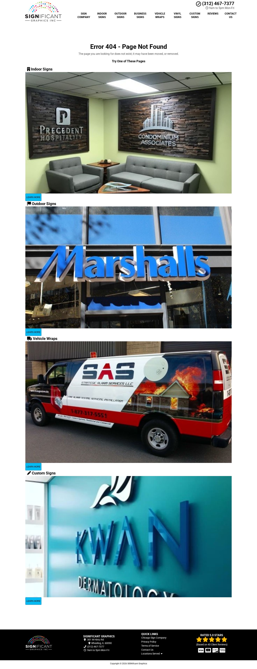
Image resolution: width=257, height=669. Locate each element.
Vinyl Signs (177, 15)
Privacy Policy (148, 641)
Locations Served (151, 653)
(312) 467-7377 (217, 3)
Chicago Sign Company (153, 637)
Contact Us (231, 15)
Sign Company (83, 15)
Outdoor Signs (121, 15)
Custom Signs (195, 15)
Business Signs (140, 15)
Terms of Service (150, 645)
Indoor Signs (102, 15)
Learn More (33, 197)
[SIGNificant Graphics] (45, 643)
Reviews (213, 13)
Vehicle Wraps (160, 15)
